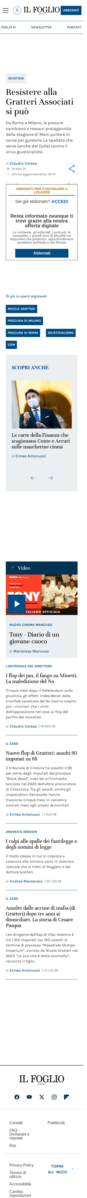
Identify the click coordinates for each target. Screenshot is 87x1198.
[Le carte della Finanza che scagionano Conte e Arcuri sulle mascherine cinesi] (42, 403)
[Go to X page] (41, 1094)
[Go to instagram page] (54, 1094)
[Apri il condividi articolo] (72, 168)
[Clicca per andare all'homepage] (42, 1077)
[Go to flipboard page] (66, 1094)
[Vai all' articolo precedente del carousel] (33, 475)
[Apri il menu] (5, 10)
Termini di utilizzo (17, 1172)
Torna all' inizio (57, 1166)
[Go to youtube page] (29, 1094)
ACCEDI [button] (59, 201)
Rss (12, 1143)
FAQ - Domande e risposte (19, 1131)
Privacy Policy (21, 1162)
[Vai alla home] (41, 10)
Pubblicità (56, 1120)
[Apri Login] (17, 10)
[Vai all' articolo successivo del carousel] (50, 475)
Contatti (16, 1120)
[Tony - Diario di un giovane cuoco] (42, 592)
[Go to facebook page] (16, 1094)
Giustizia (16, 78)
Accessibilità (20, 1181)
